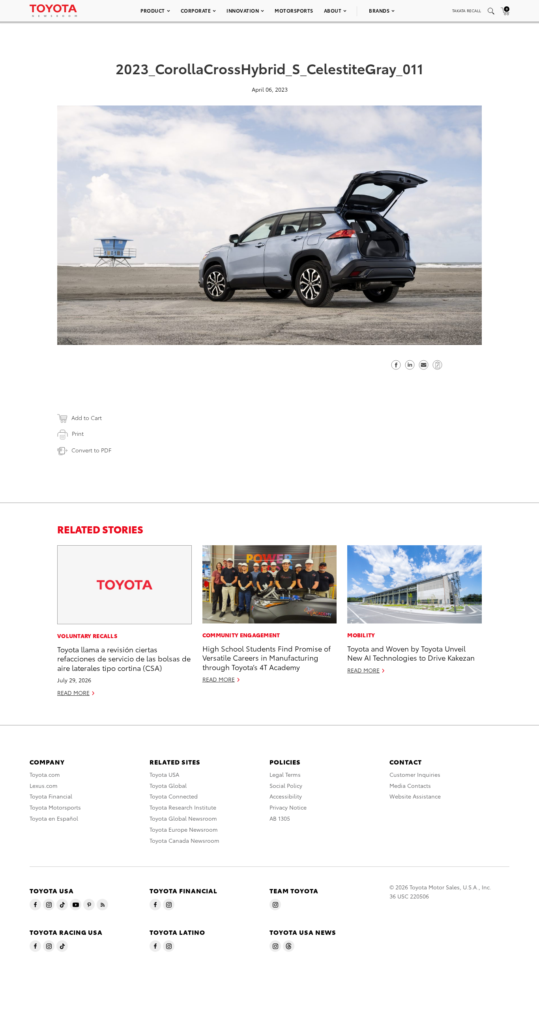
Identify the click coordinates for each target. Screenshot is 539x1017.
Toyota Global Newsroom (183, 818)
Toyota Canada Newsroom (184, 840)
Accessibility (286, 796)
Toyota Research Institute (183, 807)
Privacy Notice (288, 807)
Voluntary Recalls (87, 636)
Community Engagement (241, 635)
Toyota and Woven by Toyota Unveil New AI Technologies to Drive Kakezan (411, 652)
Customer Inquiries (414, 774)
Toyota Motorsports (55, 807)
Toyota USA (164, 774)
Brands (379, 10)
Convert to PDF (91, 450)
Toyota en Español (54, 818)
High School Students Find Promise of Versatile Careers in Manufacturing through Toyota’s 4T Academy (266, 657)
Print (78, 433)
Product (152, 10)
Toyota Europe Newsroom (184, 829)
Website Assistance (415, 796)
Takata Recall (466, 10)
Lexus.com (44, 785)
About (333, 10)
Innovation (242, 10)
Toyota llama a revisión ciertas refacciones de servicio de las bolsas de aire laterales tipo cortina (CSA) (124, 658)
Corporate (196, 10)
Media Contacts (410, 785)
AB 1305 (280, 818)
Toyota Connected (174, 796)
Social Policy (286, 785)
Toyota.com (45, 774)
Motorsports (294, 10)
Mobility (361, 635)
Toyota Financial (51, 796)
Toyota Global (168, 785)
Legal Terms (285, 774)
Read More (73, 693)
